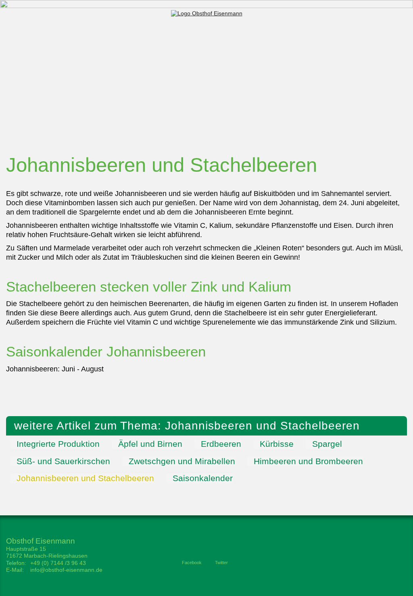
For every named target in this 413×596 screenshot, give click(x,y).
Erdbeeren (221, 444)
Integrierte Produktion (58, 444)
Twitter (221, 562)
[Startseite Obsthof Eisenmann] (206, 13)
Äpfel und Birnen (150, 444)
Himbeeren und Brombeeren (308, 461)
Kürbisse (277, 444)
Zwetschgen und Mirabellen (182, 461)
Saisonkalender (203, 478)
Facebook (192, 562)
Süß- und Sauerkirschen (63, 461)
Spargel (327, 444)
